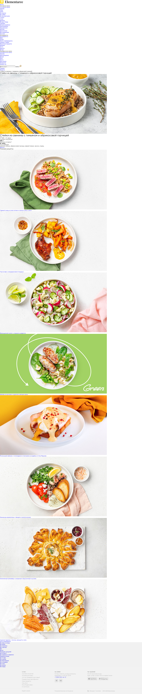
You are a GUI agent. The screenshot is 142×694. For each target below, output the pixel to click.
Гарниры (2, 23)
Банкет (2, 57)
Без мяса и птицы (5, 643)
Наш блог (25, 683)
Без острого (3, 653)
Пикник (2, 54)
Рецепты (2, 70)
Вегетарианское (4, 32)
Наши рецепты (26, 681)
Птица (2, 39)
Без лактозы (3, 647)
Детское (2, 29)
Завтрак (2, 8)
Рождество (3, 62)
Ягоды (2, 49)
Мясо (1, 38)
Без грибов (3, 659)
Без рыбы (2, 644)
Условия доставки (27, 675)
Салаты (2, 17)
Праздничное (3, 28)
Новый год (3, 64)
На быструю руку (5, 16)
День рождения (4, 55)
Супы (1, 19)
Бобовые (2, 45)
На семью (2, 14)
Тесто (1, 46)
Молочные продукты (6, 44)
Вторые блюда (4, 22)
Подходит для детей (5, 651)
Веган (1, 650)
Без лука (2, 663)
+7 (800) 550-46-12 (60, 677)
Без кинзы (3, 665)
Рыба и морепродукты (6, 41)
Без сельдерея (4, 662)
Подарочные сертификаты (30, 679)
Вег (1, 648)
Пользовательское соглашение (64, 691)
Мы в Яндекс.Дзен (27, 685)
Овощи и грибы (4, 42)
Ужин (1, 11)
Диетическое (3, 31)
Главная (2, 68)
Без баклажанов (4, 660)
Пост (1, 58)
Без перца (2, 666)
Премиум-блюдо (4, 656)
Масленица (3, 61)
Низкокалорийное (5, 25)
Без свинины (3, 646)
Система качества (27, 674)
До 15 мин (3, 657)
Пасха (1, 59)
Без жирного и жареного (7, 654)
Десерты (2, 20)
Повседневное (4, 26)
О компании (25, 687)
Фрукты (2, 48)
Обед (1, 10)
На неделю (3, 13)
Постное (2, 33)
